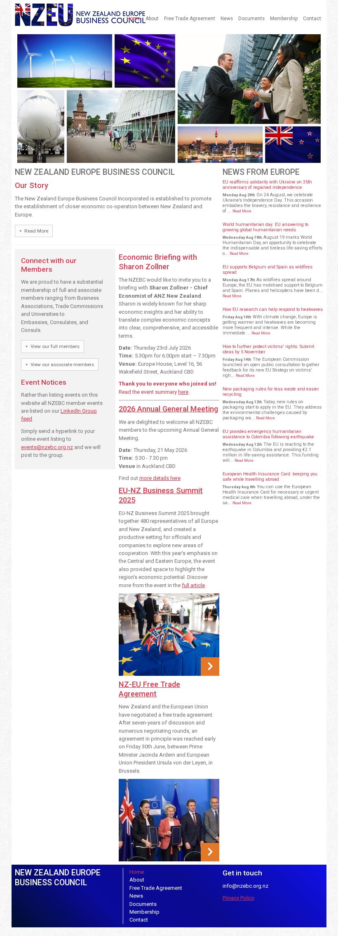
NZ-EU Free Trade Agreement (149, 689)
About (152, 18)
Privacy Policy (238, 898)
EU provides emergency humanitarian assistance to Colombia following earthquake (268, 434)
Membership (284, 18)
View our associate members (62, 364)
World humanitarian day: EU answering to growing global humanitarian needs (265, 227)
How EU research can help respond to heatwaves (273, 309)
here (183, 392)
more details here (160, 478)
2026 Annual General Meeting (168, 409)
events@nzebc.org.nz (47, 447)
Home (133, 18)
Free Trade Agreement (189, 18)
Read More (36, 231)
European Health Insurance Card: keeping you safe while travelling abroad (270, 476)
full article (193, 585)
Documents (251, 18)
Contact (312, 18)
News (227, 18)
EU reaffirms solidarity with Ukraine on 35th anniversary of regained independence (267, 184)
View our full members (55, 346)
